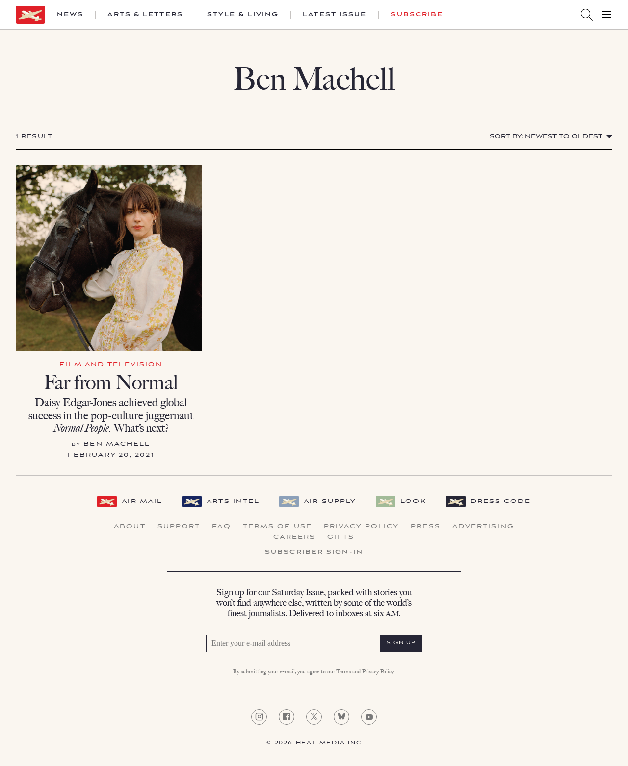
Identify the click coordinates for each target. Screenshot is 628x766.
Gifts (341, 537)
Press (426, 526)
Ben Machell (116, 444)
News (70, 14)
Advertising (483, 526)
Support (179, 526)
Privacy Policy (361, 526)
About (130, 526)
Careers (294, 537)
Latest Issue (334, 14)
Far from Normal (111, 382)
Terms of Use (277, 526)
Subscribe (417, 14)
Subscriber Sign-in (314, 552)
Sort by (546, 136)
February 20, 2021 (111, 455)
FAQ (221, 526)
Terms (343, 672)
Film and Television (110, 364)
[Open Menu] (606, 15)
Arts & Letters (145, 14)
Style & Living (243, 14)
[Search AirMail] (587, 15)
